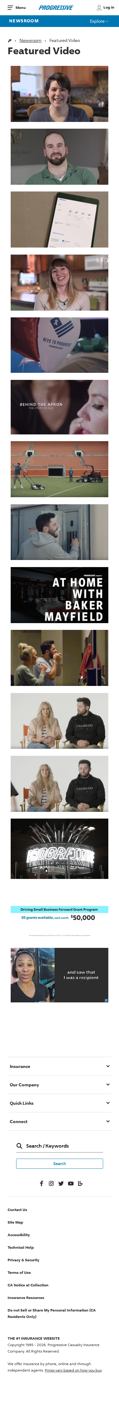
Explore (98, 21)
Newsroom (24, 20)
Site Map (15, 1222)
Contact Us (17, 1209)
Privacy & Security (23, 1260)
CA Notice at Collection (28, 1285)
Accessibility (19, 1234)
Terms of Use (19, 1272)
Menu (21, 7)
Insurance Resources (26, 1297)
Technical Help (21, 1247)
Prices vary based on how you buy (73, 1370)
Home (10, 41)
